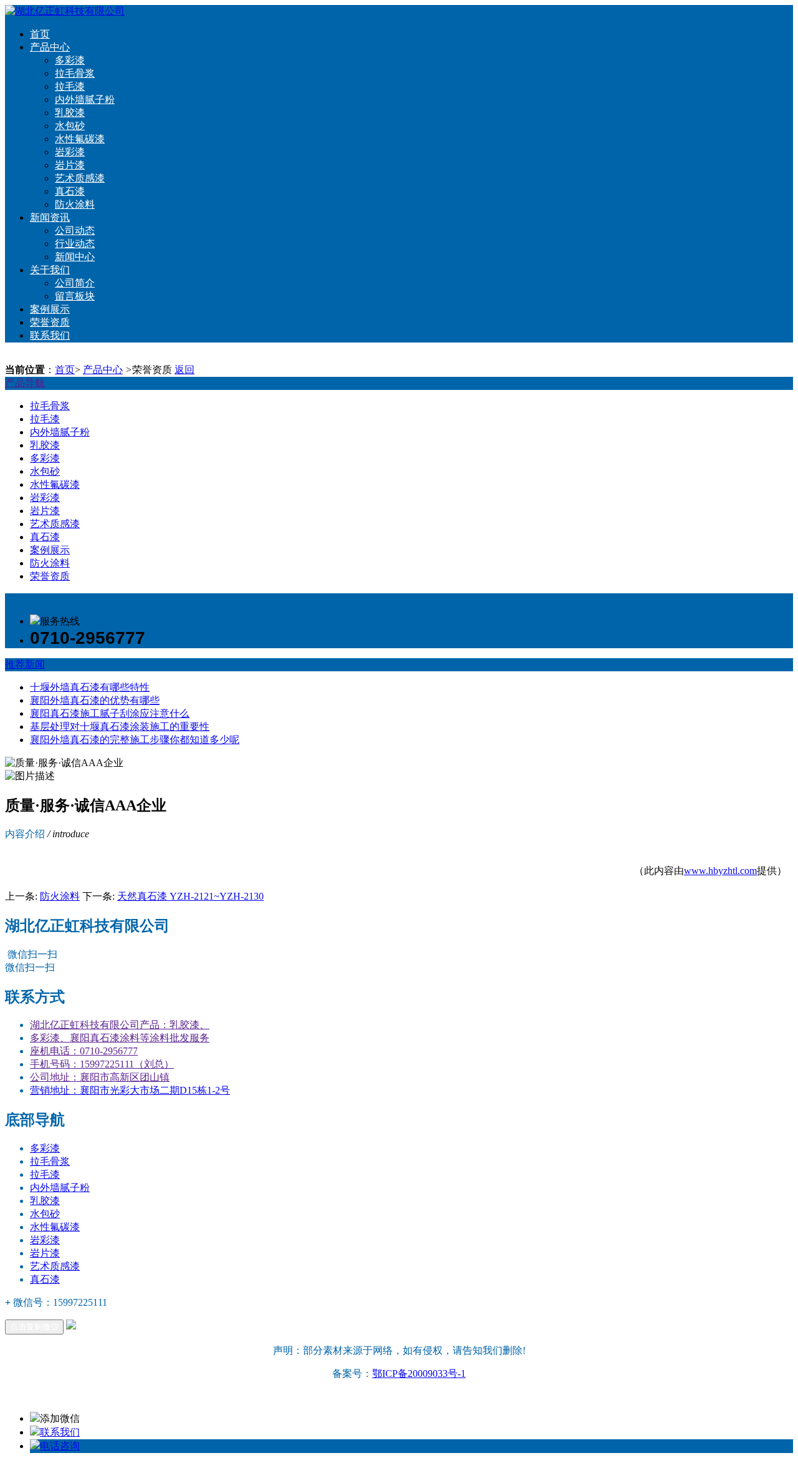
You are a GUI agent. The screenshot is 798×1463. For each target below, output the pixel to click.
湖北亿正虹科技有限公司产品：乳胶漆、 (119, 1024)
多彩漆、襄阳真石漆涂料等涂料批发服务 (119, 1038)
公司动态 (75, 230)
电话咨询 (60, 1446)
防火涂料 (75, 204)
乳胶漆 (70, 112)
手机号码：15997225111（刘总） (102, 1064)
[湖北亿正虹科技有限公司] (65, 11)
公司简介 (75, 283)
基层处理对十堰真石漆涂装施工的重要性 (119, 726)
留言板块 (75, 296)
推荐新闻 (25, 664)
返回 (185, 369)
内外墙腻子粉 (85, 99)
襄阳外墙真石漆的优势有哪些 (95, 700)
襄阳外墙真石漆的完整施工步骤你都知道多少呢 (134, 739)
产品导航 (25, 382)
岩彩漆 (70, 152)
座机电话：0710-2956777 (84, 1051)
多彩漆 (70, 60)
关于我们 (50, 270)
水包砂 (70, 125)
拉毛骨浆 (75, 73)
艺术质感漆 (80, 178)
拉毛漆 (70, 86)
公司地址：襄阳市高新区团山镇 (100, 1077)
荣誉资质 (50, 322)
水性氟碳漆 (80, 139)
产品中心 (50, 47)
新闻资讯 (50, 217)
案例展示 (50, 309)
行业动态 (75, 243)
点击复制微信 (34, 1326)
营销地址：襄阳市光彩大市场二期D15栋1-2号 (130, 1090)
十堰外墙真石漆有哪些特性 (90, 687)
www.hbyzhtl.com (720, 870)
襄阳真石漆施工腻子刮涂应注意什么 (110, 713)
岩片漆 (70, 165)
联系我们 (50, 335)
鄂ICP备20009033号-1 (419, 1373)
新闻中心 (75, 256)
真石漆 (70, 191)
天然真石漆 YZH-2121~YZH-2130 (190, 896)
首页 (40, 34)
